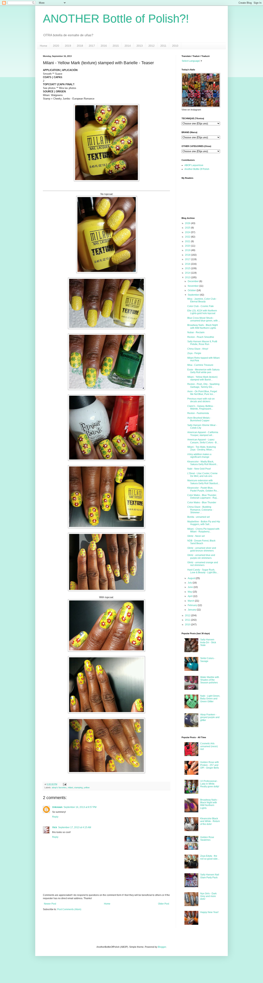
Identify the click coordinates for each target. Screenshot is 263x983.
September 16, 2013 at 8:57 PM (80, 807)
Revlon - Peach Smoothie (200, 337)
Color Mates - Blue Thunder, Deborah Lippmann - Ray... (202, 496)
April (190, 596)
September (193, 294)
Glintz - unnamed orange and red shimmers (202, 564)
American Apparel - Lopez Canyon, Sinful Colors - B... (202, 441)
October (192, 290)
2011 (163, 45)
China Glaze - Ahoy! (197, 348)
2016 (104, 45)
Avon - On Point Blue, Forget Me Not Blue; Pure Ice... (202, 392)
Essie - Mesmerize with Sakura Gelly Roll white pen (203, 371)
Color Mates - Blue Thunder (201, 502)
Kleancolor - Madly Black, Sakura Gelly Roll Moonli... (202, 463)
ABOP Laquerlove (193, 165)
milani (70, 787)
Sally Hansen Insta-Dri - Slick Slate (208, 642)
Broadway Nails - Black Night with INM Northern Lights (202, 326)
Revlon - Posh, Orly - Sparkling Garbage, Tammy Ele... (203, 385)
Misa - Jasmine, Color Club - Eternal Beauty (202, 300)
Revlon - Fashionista (198, 413)
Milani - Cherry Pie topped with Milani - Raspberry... (203, 530)
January (192, 609)
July (190, 582)
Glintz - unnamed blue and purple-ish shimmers (201, 556)
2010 (175, 45)
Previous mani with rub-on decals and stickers (201, 400)
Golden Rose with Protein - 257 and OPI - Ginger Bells (209, 765)
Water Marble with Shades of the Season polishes (209, 680)
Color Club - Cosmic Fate (200, 306)
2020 (56, 45)
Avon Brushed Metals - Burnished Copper (199, 419)
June (190, 587)
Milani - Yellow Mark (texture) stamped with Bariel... (202, 378)
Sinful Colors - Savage (207, 659)
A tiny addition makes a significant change (199, 455)
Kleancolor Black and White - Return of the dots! (210, 821)
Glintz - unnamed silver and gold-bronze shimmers (201, 549)
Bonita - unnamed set (198, 517)
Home (43, 45)
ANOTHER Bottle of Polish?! (116, 18)
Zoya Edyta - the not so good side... (209, 857)
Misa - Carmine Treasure (200, 365)
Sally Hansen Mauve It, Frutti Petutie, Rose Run (202, 343)
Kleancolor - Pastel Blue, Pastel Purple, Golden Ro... (203, 489)
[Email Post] (64, 784)
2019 (68, 45)
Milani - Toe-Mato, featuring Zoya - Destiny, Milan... (201, 448)
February (192, 605)
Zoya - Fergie (194, 353)
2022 (187, 236)
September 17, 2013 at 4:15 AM (74, 827)
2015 (116, 45)
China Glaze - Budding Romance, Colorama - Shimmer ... (200, 510)
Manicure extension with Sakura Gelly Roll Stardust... (203, 482)
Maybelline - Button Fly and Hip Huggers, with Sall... (203, 523)
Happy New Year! (209, 912)
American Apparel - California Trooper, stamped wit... (202, 433)
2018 (80, 45)
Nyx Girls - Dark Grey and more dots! (208, 896)
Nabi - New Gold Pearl (199, 468)
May (190, 591)
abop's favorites (59, 787)
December (193, 281)
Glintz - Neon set (196, 536)
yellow (87, 787)
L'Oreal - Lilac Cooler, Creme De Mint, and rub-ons (202, 474)
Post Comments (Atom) (69, 909)
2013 (140, 45)
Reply (55, 816)
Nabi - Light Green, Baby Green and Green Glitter (210, 699)
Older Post (163, 903)
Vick (54, 827)
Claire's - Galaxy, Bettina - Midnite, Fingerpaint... (200, 407)
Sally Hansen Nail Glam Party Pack (209, 876)
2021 (187, 241)
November (193, 286)
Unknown (57, 807)
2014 (128, 45)
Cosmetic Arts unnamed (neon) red (209, 746)
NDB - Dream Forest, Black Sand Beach (201, 542)
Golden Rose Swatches (207, 838)
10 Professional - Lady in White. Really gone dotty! (209, 784)
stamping (78, 787)
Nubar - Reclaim (195, 332)
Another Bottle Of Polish (196, 169)
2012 (151, 45)
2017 (92, 45)
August (191, 578)
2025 (187, 227)
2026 (187, 223)
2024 (187, 232)
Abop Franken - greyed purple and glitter (209, 717)
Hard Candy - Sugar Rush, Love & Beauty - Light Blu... (202, 571)
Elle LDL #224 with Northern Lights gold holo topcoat (202, 312)
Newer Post (50, 903)
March (191, 600)
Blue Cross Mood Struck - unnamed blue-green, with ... (203, 319)
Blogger (162, 947)
